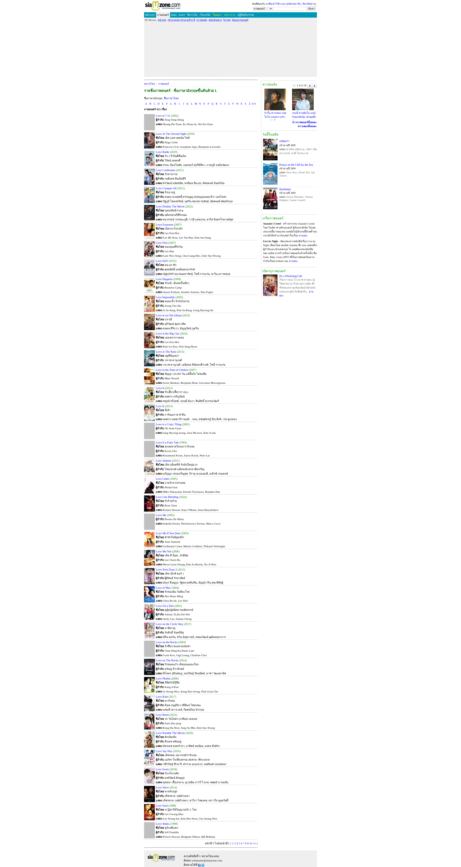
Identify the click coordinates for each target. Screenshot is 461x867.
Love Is (160, 388)
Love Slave (162, 787)
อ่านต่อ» (303, 235)
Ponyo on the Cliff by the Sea (296, 164)
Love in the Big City (167, 333)
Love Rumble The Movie (170, 733)
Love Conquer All (166, 188)
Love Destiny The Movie (170, 206)
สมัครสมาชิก (294, 4)
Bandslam (285, 189)
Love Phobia (163, 678)
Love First (161, 242)
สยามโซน (149, 84)
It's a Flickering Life (290, 276)
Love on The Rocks (167, 660)
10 (250, 843)
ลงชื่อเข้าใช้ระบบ (275, 4)
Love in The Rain (166, 351)
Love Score (162, 769)
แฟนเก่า (284, 141)
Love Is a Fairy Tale (167, 442)
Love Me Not (163, 551)
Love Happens (164, 279)
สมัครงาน (229, 14)
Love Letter (162, 478)
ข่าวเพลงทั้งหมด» (307, 126)
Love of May (163, 587)
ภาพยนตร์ (163, 14)
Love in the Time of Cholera (172, 369)
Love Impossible (165, 297)
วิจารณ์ (226, 20)
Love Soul (162, 805)
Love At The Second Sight (171, 133)
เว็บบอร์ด (205, 14)
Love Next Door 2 (166, 569)
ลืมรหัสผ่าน (309, 4)
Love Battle (162, 152)
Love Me (161, 515)
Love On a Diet (165, 605)
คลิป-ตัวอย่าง (215, 20)
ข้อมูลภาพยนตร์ (240, 20)
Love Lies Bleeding (167, 496)
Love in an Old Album (169, 315)
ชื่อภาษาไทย (171, 98)
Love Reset (162, 714)
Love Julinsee (163, 460)
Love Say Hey (164, 751)
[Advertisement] (230, 49)
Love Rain (162, 696)
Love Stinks (162, 823)
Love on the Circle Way (169, 624)
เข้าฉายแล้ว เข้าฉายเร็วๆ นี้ (181, 20)
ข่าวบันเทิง (201, 20)
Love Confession (165, 170)
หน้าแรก (150, 14)
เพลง (173, 14)
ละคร (182, 14)
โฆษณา (217, 14)
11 (254, 843)
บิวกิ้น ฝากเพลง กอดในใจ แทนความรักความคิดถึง (275, 117)
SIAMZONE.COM (170, 6)
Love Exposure (164, 224)
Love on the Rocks (166, 642)
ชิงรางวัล (192, 14)
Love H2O (162, 260)
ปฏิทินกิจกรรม (245, 14)
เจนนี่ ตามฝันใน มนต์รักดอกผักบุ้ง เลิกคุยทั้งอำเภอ (304, 117)
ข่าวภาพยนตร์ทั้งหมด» (304, 122)
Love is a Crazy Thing (168, 424)
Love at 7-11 (163, 115)
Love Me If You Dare (168, 533)
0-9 (254, 103)
